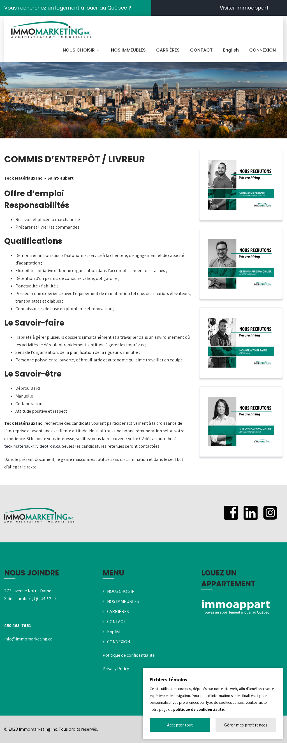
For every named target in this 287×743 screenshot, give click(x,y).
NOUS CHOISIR (79, 50)
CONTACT (201, 50)
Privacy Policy (116, 669)
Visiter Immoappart (244, 7)
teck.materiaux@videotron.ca (32, 446)
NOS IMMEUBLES (128, 50)
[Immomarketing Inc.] (51, 29)
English (231, 50)
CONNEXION (262, 50)
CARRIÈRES (168, 50)
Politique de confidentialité (129, 655)
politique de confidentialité (198, 709)
